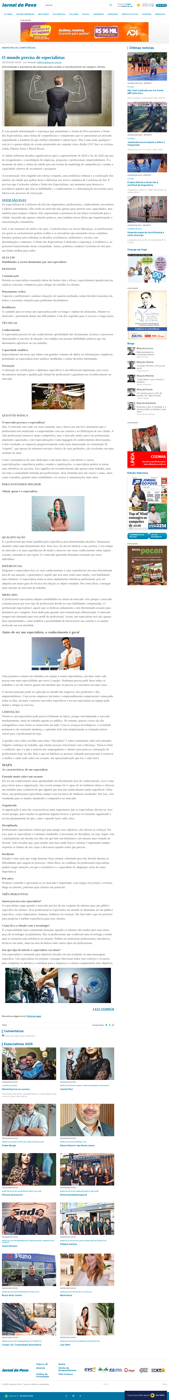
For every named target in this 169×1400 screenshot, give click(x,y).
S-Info (105, 1384)
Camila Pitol (66, 1089)
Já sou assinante (156, 536)
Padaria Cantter (68, 1244)
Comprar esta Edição (136, 536)
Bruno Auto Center (12, 1295)
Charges (146, 14)
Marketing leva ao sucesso (16, 1089)
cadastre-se (126, 6)
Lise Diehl (65, 1345)
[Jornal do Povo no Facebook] (74, 1396)
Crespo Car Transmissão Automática (21, 1345)
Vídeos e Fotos (129, 14)
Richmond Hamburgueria (73, 1195)
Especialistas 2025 (18, 1044)
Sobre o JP (42, 1364)
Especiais (113, 14)
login (128, 4)
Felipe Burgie (9, 1146)
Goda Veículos (9, 1246)
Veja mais (161, 5)
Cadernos (98, 14)
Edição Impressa (25, 14)
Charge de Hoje (137, 249)
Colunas (74, 14)
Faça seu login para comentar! (19, 1036)
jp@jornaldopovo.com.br (49, 62)
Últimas (8, 14)
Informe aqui (34, 1016)
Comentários (14, 1031)
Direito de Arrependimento (67, 1369)
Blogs (85, 14)
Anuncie (40, 1368)
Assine (61, 1364)
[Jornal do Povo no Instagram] (81, 1396)
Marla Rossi (66, 1295)
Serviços (160, 14)
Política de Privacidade (42, 1375)
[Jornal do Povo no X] (67, 1396)
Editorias (43, 14)
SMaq (164, 1384)
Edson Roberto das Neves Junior (77, 1146)
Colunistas (58, 14)
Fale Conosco (65, 1374)
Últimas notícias (141, 48)
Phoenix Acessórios (12, 1195)
